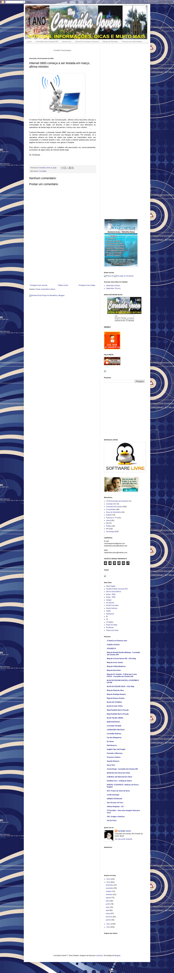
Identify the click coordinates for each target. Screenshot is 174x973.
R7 (107, 616)
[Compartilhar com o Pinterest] (72, 167)
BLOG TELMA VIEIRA (115, 718)
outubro (109, 891)
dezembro (110, 885)
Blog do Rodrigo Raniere (116, 694)
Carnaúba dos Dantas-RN (47, 41)
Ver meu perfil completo (123, 839)
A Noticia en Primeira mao (117, 641)
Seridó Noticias (111, 608)
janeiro (108, 920)
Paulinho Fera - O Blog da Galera (119, 781)
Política (108, 526)
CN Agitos (109, 622)
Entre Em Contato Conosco (87, 41)
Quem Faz (66, 41)
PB (107, 523)
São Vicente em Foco (115, 803)
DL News (110, 741)
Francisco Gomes (114, 757)
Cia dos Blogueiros (114, 738)
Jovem (108, 520)
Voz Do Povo (111, 820)
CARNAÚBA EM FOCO (116, 730)
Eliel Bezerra (112, 745)
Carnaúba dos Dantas (114, 507)
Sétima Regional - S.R (115, 807)
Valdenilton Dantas (113, 286)
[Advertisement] (62, 264)
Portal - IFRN (111, 594)
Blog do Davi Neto (114, 670)
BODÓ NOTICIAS (113, 722)
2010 (108, 927)
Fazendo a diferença (114, 753)
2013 (108, 879)
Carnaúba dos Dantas (117, 501)
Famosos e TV (111, 518)
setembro (109, 894)
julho (108, 901)
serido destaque (113, 795)
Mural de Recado (110, 41)
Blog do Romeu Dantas (116, 698)
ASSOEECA (111, 648)
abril (108, 910)
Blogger (117, 955)
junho (108, 904)
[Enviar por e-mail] (62, 167)
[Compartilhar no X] (67, 167)
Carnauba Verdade (114, 726)
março (108, 913)
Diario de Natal (111, 625)
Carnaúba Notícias (114, 734)
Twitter (108, 611)
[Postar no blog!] (64, 167)
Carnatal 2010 (111, 504)
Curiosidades (111, 509)
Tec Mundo (110, 603)
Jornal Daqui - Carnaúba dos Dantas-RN (122, 769)
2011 (108, 924)
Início (29, 41)
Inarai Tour (111, 765)
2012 (108, 882)
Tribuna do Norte (112, 630)
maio (108, 907)
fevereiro (109, 917)
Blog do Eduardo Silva (115, 690)
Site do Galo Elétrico (113, 592)
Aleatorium (110, 614)
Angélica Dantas (113, 645)
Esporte (109, 515)
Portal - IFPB (110, 597)
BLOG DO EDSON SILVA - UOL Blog (120, 686)
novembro (110, 888)
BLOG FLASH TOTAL (115, 706)
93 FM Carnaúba (112, 605)
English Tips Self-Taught (116, 749)
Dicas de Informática (113, 512)
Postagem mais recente (38, 285)
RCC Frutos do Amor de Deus (118, 791)
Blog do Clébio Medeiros (116, 666)
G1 (107, 619)
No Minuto (110, 627)
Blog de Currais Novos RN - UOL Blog (121, 659)
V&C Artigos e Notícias (116, 817)
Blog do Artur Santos (115, 662)
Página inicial (63, 285)
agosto (108, 898)
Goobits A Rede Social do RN (117, 589)
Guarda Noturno (113, 761)
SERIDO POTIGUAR (114, 799)
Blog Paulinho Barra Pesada (118, 710)
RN (107, 529)
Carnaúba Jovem (45, 167)
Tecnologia (42, 171)
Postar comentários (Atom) (45, 289)
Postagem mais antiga (87, 285)
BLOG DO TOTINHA (114, 702)
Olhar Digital (110, 586)
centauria (99, 955)
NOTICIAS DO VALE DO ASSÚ (118, 773)
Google (108, 600)
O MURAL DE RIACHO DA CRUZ (119, 777)
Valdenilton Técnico (113, 288)
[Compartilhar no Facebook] (70, 167)
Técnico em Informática (132, 41)
